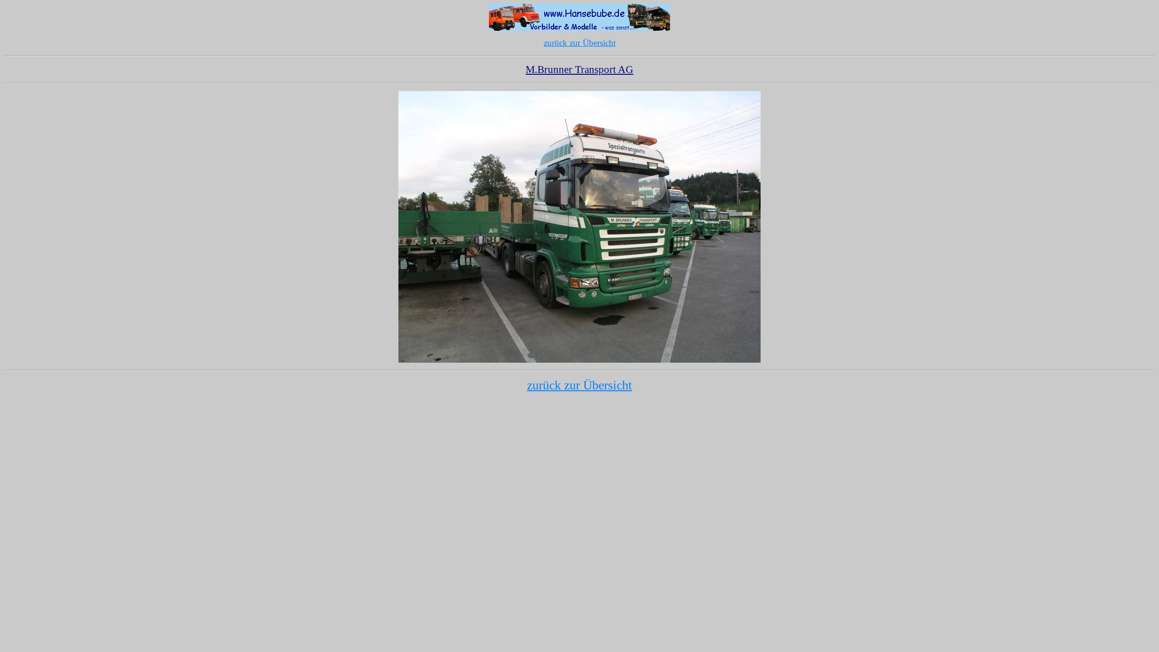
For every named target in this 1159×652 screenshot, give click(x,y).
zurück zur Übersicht (580, 43)
